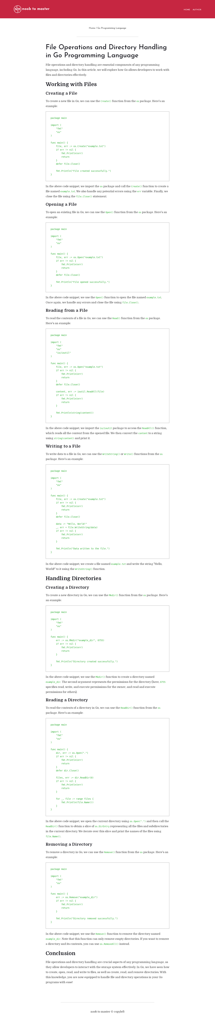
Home (92, 28)
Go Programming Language (111, 28)
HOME (187, 10)
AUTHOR (197, 10)
